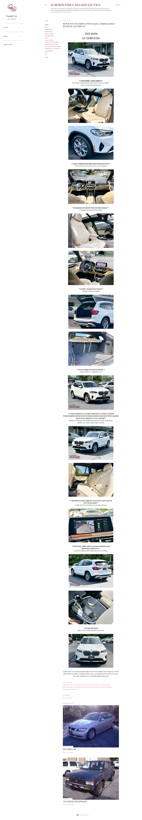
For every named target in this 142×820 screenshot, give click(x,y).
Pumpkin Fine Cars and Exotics (75, 5)
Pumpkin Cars (11, 16)
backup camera (49, 33)
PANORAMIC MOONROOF (53, 48)
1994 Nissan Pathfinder (75, 801)
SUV (46, 53)
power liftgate (49, 51)
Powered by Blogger (84, 814)
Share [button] (46, 20)
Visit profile (11, 19)
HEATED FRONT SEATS (52, 42)
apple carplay (48, 31)
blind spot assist (49, 36)
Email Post (69, 682)
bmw (46, 38)
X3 (45, 55)
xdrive (46, 57)
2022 (46, 27)
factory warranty (49, 40)
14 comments (70, 804)
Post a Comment (67, 697)
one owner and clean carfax (52, 46)
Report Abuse (7, 44)
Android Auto (48, 29)
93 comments (70, 752)
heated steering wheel (51, 44)
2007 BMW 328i (69, 749)
